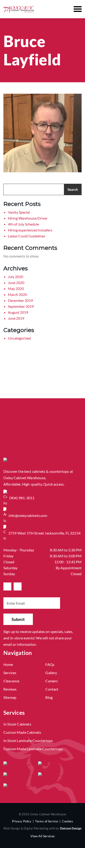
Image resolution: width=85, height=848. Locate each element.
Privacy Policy (21, 821)
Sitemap (9, 697)
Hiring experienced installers (30, 230)
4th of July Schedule (23, 224)
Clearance (11, 681)
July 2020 (15, 276)
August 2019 (18, 312)
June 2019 (16, 318)
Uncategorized (19, 338)
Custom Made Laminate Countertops (33, 749)
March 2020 (17, 294)
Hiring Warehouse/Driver (28, 218)
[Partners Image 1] (18, 764)
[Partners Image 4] (53, 775)
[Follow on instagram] (18, 586)
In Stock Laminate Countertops (28, 740)
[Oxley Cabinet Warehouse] (18, 9)
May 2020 (16, 288)
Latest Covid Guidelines (26, 236)
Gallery (51, 672)
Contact (51, 689)
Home (8, 664)
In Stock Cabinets (17, 724)
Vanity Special (19, 212)
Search (73, 189)
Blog (49, 697)
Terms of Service (46, 821)
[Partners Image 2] (53, 764)
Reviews (10, 689)
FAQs (49, 664)
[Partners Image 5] (18, 786)
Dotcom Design (71, 828)
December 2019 (20, 300)
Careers (51, 681)
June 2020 (16, 282)
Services (9, 672)
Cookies (67, 821)
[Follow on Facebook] (7, 586)
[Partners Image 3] (18, 775)
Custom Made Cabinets (22, 732)
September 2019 (21, 306)
